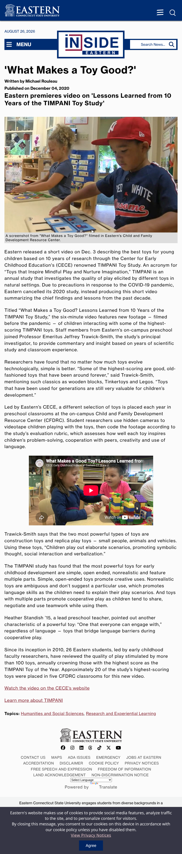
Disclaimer (71, 763)
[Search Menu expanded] (173, 12)
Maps (56, 757)
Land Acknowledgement (59, 775)
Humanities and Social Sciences (52, 713)
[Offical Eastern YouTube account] (118, 748)
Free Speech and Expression (61, 769)
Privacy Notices (142, 763)
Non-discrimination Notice (120, 775)
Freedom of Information (124, 769)
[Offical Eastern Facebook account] (63, 748)
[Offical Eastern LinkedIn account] (81, 748)
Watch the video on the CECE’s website (47, 688)
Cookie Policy (104, 763)
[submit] (172, 44)
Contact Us (33, 757)
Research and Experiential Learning (121, 713)
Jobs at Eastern (143, 757)
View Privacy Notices (91, 835)
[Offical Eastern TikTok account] (99, 748)
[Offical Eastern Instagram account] (72, 748)
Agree (91, 845)
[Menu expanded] (160, 12)
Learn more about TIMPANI (33, 700)
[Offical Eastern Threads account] (90, 748)
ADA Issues (79, 757)
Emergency (108, 757)
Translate (108, 787)
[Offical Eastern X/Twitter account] (109, 748)
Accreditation (38, 763)
